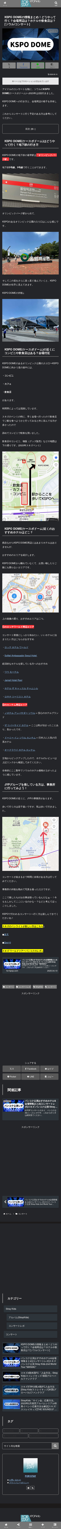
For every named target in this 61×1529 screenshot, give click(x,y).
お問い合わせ (15, 1479)
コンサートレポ (24, 986)
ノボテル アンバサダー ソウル (20, 713)
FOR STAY (30, 1476)
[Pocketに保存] (37, 1033)
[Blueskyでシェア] (37, 1025)
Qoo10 (7, 942)
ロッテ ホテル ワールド (16, 647)
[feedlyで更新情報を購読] (28, 1488)
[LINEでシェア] (50, 1033)
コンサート (9, 986)
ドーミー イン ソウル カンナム (20, 737)
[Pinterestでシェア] (17, 1041)
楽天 (6, 934)
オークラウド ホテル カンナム (20, 749)
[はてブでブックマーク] (23, 1033)
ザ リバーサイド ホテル (16, 725)
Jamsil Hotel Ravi (13, 680)
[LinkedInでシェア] (30, 1041)
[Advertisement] (30, 1159)
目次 (27, 128)
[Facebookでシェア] (10, 1033)
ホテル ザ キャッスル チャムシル (21, 688)
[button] (52, 65)
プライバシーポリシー (19, 1482)
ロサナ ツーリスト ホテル (18, 696)
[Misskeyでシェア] (50, 1025)
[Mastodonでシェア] (23, 1025)
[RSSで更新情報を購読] (32, 1488)
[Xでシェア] (10, 1025)
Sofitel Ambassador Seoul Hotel (21, 655)
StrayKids (39, 986)
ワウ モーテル (12, 672)
